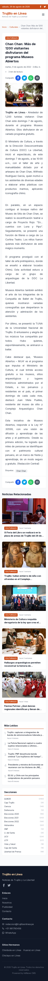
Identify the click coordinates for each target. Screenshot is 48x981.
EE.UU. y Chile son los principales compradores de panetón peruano (24, 776)
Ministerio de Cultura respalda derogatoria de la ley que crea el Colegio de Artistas (21, 621)
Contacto (6, 911)
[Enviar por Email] (37, 78)
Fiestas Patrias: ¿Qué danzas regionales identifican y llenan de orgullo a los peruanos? (21, 708)
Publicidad (7, 907)
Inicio (4, 27)
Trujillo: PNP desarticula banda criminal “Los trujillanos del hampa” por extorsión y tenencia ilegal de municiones (24, 755)
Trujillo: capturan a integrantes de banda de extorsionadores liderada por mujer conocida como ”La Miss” (25, 733)
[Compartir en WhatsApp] (30, 78)
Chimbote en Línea (11, 950)
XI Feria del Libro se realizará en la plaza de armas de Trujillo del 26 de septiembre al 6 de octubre (23, 534)
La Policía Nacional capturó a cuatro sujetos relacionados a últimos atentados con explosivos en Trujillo (25, 744)
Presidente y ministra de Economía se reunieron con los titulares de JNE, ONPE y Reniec (25, 766)
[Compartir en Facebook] (18, 78)
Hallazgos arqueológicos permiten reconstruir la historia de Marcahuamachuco (22, 664)
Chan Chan (21, 471)
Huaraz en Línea (31, 950)
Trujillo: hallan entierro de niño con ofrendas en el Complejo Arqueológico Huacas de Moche (22, 578)
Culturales (13, 27)
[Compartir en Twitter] (24, 78)
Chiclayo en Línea (11, 955)
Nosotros (7, 902)
